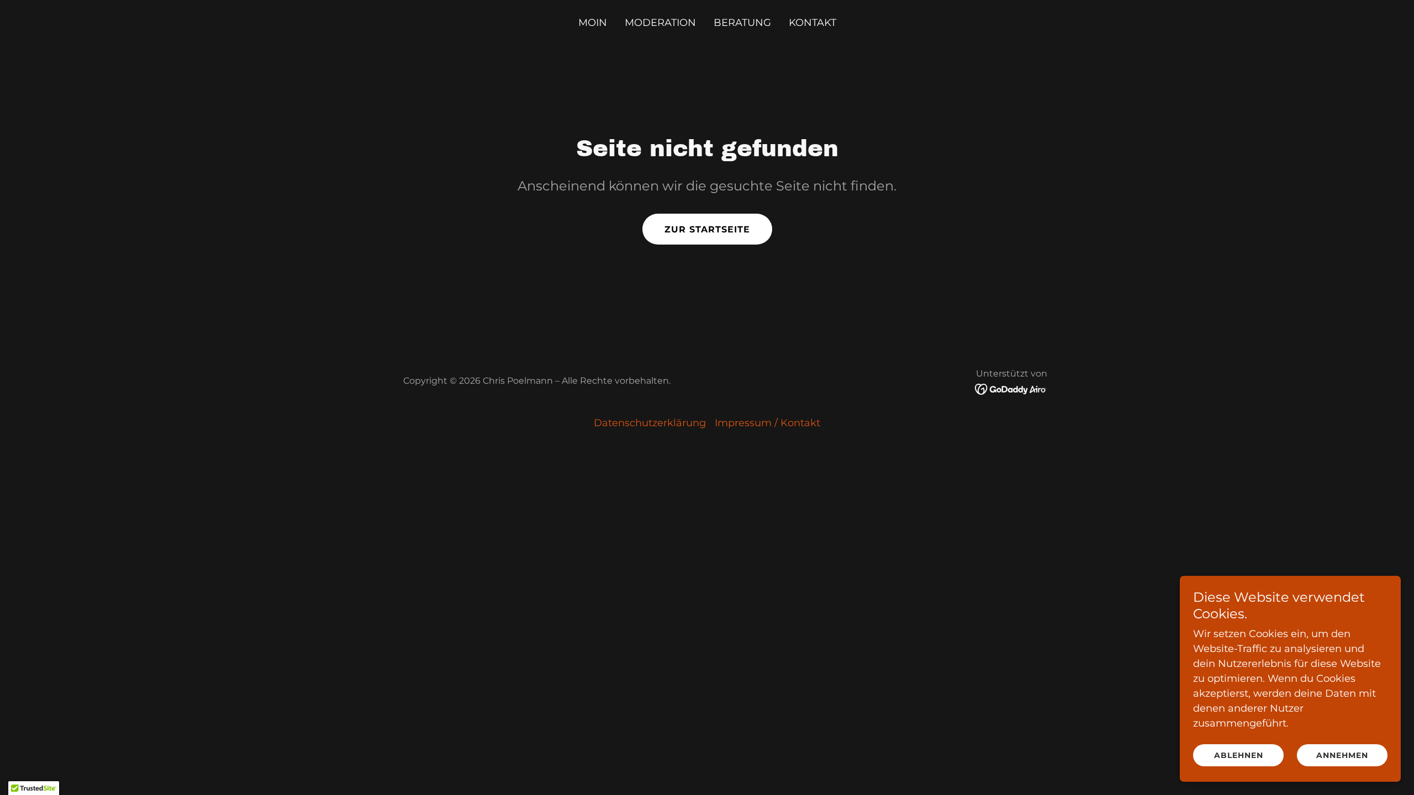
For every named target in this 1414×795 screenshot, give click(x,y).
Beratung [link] (742, 23)
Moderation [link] (660, 23)
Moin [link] (592, 23)
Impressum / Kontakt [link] (767, 423)
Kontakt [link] (812, 23)
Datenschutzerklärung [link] (650, 423)
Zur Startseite (707, 229)
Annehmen (1342, 755)
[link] (1011, 389)
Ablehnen (1238, 755)
